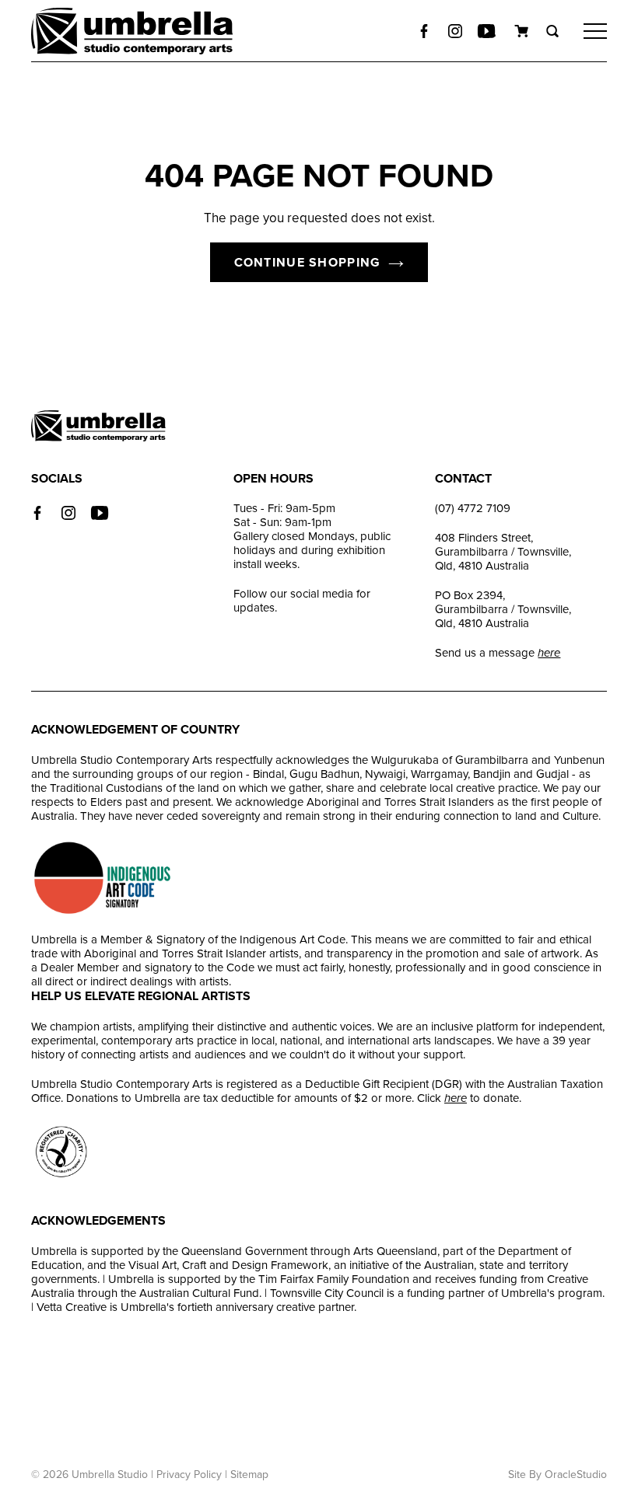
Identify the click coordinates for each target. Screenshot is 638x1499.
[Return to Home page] (132, 33)
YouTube (99, 513)
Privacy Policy (189, 1474)
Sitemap (249, 1474)
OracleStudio (576, 1474)
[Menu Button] (595, 31)
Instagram (68, 513)
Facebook (424, 31)
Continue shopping (307, 262)
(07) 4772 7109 (472, 508)
